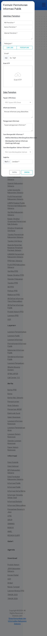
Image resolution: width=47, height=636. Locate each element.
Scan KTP (6, 63)
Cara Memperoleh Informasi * (13, 134)
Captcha (6, 157)
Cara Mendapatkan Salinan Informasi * (16, 147)
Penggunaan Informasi (11, 121)
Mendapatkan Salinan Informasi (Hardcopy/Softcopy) (16, 142)
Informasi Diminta (9, 108)
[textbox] (17, 102)
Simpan (26, 172)
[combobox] (18, 102)
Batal (14, 172)
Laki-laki (10, 48)
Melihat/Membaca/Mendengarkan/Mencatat (21, 138)
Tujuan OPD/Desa (9, 98)
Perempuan (24, 48)
